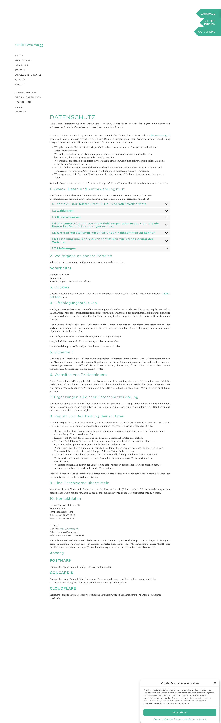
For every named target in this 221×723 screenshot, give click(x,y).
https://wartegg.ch (160, 135)
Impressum (201, 719)
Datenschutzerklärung (184, 719)
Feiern (20, 70)
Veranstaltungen (28, 97)
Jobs (18, 107)
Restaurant (24, 60)
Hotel (19, 56)
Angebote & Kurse (28, 75)
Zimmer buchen (26, 92)
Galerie (21, 79)
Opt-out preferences (163, 719)
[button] (214, 683)
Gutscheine (23, 102)
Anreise (21, 111)
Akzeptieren (179, 712)
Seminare (22, 65)
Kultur (20, 84)
